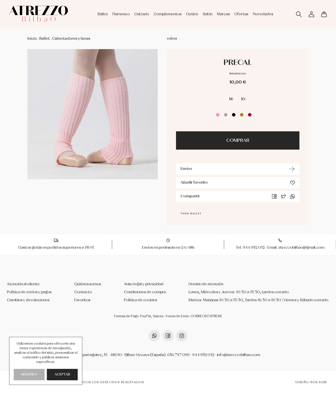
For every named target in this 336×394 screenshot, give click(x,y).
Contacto (83, 292)
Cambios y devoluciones (28, 300)
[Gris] (226, 115)
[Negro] (234, 115)
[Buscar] (299, 14)
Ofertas (241, 14)
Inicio (32, 39)
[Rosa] (218, 115)
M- (231, 99)
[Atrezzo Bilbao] (38, 13)
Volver (172, 39)
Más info (29, 374)
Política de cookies (140, 300)
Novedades (263, 14)
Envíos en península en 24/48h (168, 248)
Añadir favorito (194, 183)
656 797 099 (178, 355)
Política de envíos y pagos (29, 292)
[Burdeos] (250, 115)
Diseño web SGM (311, 382)
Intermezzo (237, 73)
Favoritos (82, 300)
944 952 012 (203, 355)
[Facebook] (274, 196)
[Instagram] (181, 335)
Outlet (192, 14)
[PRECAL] (92, 114)
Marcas (223, 14)
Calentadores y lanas (71, 39)
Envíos (186, 169)
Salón (207, 14)
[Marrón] (242, 115)
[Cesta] (324, 14)
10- (243, 99)
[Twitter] (283, 196)
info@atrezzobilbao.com (238, 355)
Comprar (237, 140)
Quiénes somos (87, 284)
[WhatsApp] (292, 196)
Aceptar (62, 374)
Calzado (141, 14)
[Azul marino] (258, 115)
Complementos (167, 14)
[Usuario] (311, 14)
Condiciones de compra (145, 292)
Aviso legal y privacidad (143, 284)
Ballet (103, 14)
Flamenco (121, 14)
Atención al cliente (23, 284)
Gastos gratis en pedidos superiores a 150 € (56, 248)
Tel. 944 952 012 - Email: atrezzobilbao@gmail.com (280, 248)
